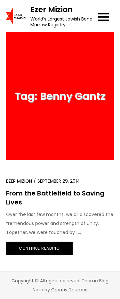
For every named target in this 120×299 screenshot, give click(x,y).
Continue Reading (39, 248)
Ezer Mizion (51, 9)
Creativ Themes (69, 290)
